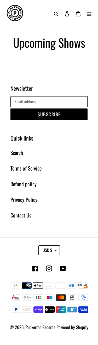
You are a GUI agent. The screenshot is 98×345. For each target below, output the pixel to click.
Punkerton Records (40, 327)
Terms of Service (26, 168)
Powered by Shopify (72, 327)
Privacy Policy (23, 199)
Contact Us (20, 215)
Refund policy (23, 184)
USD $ (47, 250)
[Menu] (89, 13)
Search (16, 152)
